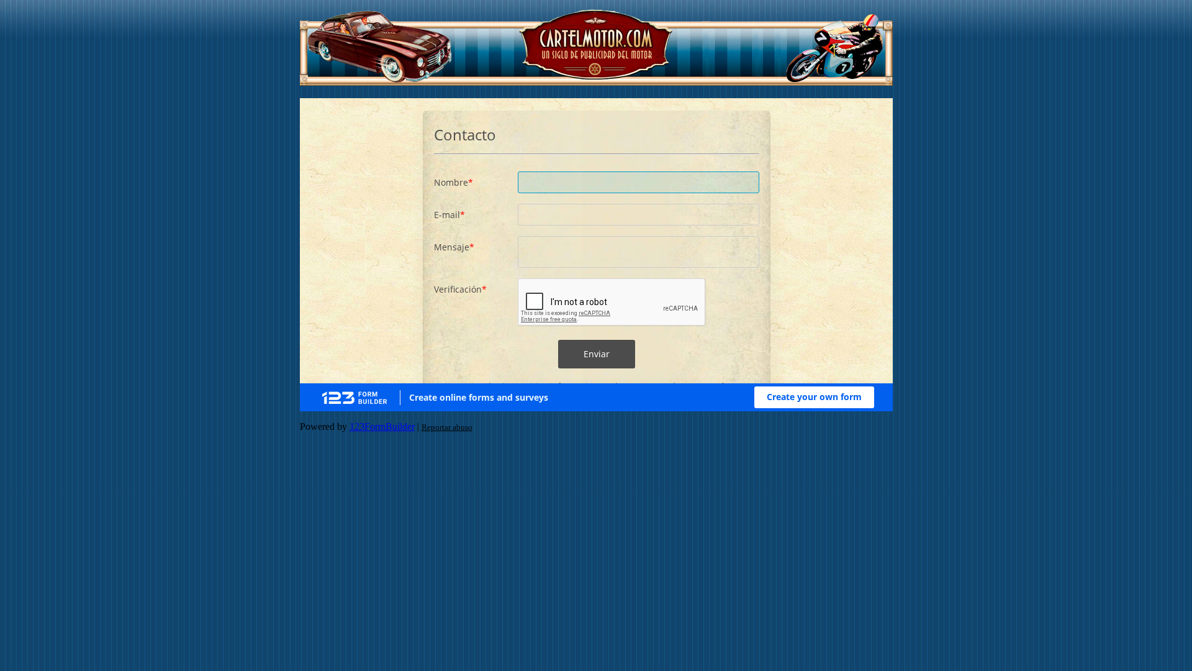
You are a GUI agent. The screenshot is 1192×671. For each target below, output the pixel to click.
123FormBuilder (382, 426)
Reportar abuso (447, 427)
